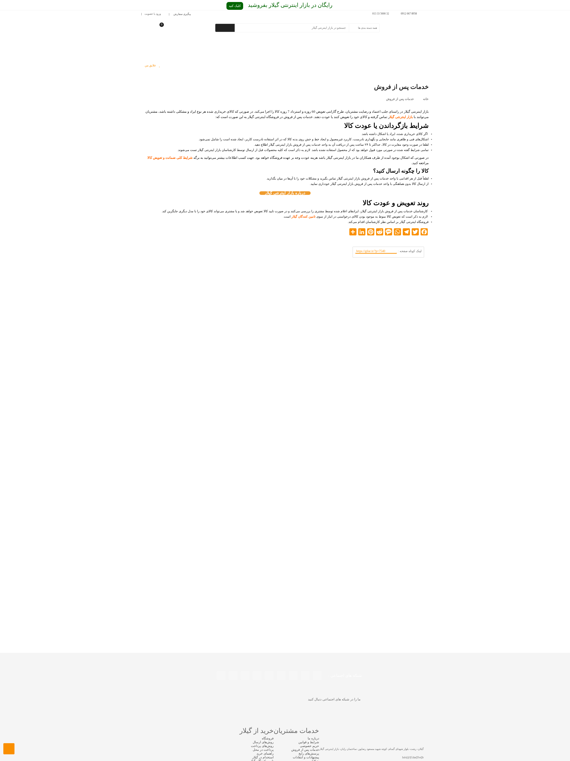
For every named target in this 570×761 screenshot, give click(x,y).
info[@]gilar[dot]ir (413, 757)
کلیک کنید (235, 6)
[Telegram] (221, 675)
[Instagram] (281, 675)
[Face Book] (317, 675)
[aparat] (233, 675)
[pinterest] (269, 675)
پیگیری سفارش (182, 14)
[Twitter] (305, 675)
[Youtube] (293, 675)
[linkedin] (257, 675)
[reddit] (245, 675)
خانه (426, 99)
